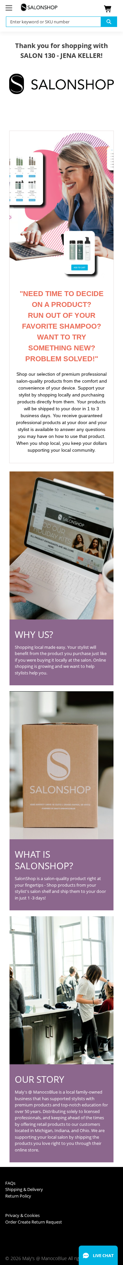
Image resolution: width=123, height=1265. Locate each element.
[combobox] (50, 22)
